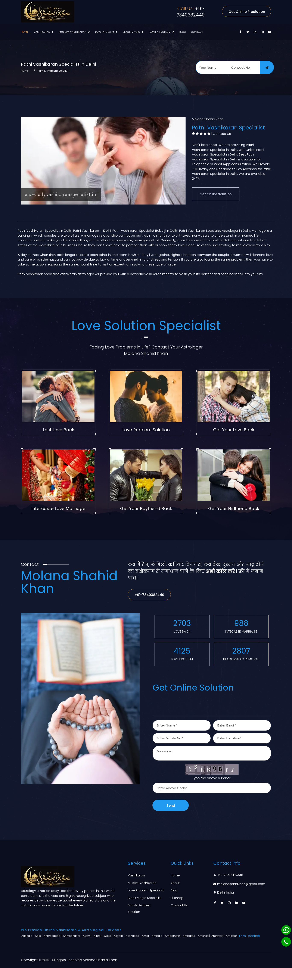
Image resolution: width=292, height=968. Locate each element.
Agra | (39, 936)
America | (204, 936)
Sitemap (177, 898)
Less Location (249, 936)
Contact (197, 32)
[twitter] (247, 31)
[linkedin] (255, 31)
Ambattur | (190, 936)
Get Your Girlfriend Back (233, 508)
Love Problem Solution (146, 430)
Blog (182, 32)
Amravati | (218, 936)
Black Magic (131, 32)
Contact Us (222, 133)
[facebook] (240, 31)
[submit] (267, 67)
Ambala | (158, 936)
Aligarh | (119, 936)
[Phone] (286, 942)
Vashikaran (42, 32)
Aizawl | (88, 936)
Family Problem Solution (53, 71)
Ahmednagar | (72, 936)
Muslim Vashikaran (73, 32)
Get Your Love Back (233, 430)
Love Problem (104, 32)
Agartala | (27, 936)
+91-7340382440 (191, 12)
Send (170, 805)
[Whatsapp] (286, 930)
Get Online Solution (216, 194)
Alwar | (146, 936)
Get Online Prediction (247, 11)
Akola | (108, 936)
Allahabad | (133, 936)
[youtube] (269, 31)
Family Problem (160, 32)
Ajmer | (98, 936)
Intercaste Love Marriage (58, 508)
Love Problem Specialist (146, 890)
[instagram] (262, 31)
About (175, 883)
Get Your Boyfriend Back (146, 508)
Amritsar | (232, 936)
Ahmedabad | (53, 936)
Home (25, 32)
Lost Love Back (58, 430)
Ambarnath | (173, 936)
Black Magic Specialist (145, 898)
